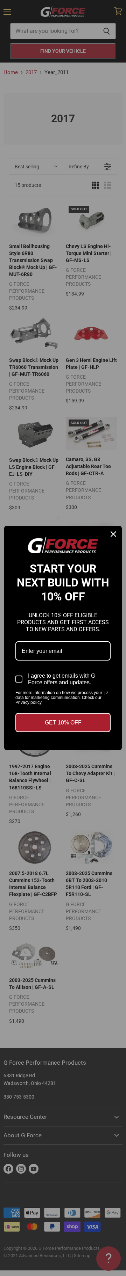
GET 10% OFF (63, 723)
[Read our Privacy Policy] (106, 693)
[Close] (113, 534)
